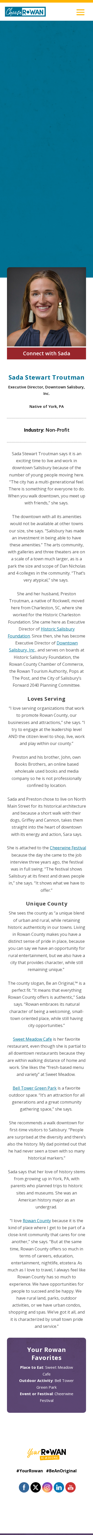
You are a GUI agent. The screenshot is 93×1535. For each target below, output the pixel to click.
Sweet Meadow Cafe (32, 1039)
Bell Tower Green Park (35, 1088)
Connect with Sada (46, 353)
